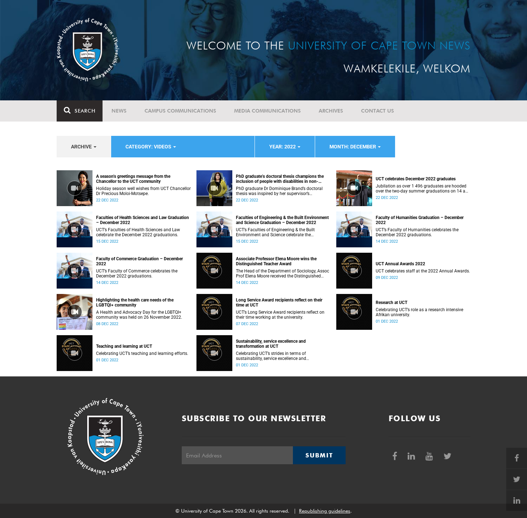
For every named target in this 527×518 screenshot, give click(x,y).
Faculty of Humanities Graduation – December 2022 (420, 220)
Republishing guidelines (324, 511)
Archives (331, 111)
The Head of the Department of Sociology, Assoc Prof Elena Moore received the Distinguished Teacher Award (282, 273)
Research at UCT (391, 302)
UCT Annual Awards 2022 (400, 263)
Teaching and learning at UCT (124, 346)
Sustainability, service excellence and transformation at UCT (271, 344)
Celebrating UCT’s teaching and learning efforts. (142, 353)
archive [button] (82, 146)
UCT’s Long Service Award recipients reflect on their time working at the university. (280, 315)
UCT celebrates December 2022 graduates (416, 178)
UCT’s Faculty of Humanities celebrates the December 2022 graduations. (417, 232)
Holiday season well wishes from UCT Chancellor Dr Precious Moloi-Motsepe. (143, 191)
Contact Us (377, 111)
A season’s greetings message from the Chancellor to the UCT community (133, 179)
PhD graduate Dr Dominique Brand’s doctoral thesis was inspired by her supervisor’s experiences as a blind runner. (279, 191)
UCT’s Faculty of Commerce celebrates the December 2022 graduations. (136, 273)
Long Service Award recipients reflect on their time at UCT (279, 303)
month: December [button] (353, 146)
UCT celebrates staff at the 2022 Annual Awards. (423, 271)
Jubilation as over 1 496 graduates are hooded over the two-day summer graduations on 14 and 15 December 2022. (423, 189)
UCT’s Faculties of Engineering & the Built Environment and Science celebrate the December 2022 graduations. (275, 232)
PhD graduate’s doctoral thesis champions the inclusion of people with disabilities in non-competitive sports (280, 179)
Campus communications (180, 111)
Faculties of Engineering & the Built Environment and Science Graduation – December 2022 (282, 220)
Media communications (267, 111)
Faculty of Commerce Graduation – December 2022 (139, 261)
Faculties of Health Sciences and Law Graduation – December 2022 (142, 220)
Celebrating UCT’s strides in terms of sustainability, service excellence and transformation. (271, 356)
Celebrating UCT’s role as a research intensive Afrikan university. (419, 312)
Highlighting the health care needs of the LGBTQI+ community (135, 303)
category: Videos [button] (148, 146)
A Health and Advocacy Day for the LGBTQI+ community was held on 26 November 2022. (139, 315)
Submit (319, 455)
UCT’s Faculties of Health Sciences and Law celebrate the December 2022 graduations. (138, 232)
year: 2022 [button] (283, 146)
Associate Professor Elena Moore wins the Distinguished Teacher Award (276, 261)
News (119, 111)
